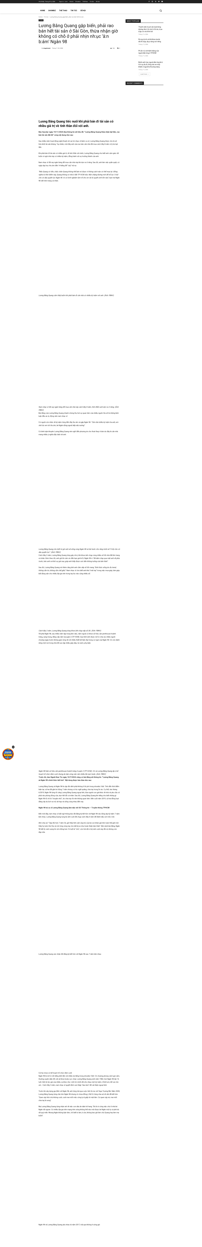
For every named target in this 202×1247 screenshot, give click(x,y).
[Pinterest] (65, 54)
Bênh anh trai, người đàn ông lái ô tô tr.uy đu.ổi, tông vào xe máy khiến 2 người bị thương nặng (150, 64)
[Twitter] (155, 1)
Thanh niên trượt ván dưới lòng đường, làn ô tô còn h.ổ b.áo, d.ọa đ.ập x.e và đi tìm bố (150, 29)
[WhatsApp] (71, 54)
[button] (160, 10)
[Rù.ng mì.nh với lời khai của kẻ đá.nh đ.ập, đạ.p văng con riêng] (131, 42)
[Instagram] (152, 1)
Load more (143, 74)
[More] (76, 54)
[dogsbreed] (40, 48)
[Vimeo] (158, 1)
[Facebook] (149, 1)
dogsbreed (46, 48)
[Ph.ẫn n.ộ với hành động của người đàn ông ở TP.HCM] (131, 54)
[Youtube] (162, 1)
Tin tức (46, 17)
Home (40, 17)
